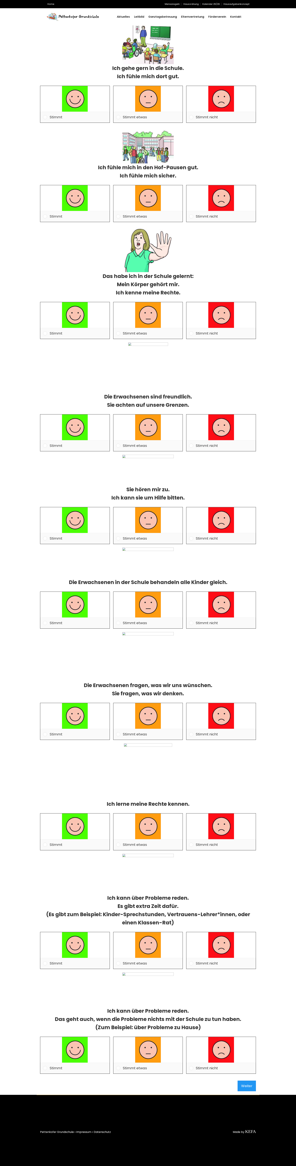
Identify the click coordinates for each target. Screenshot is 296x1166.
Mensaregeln (172, 4)
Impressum (83, 1132)
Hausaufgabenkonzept (236, 4)
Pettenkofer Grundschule (57, 1132)
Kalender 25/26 (211, 4)
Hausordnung (191, 4)
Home (50, 4)
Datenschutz (102, 1132)
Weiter (246, 1086)
